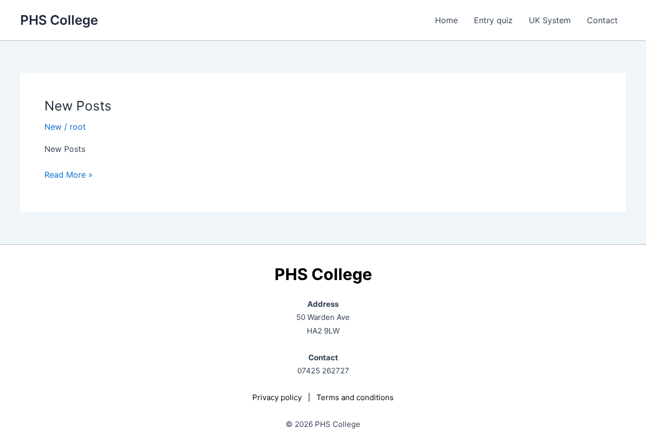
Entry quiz (493, 20)
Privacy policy (277, 397)
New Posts (78, 106)
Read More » (68, 175)
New (53, 127)
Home (446, 20)
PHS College (59, 20)
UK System (550, 20)
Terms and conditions (355, 397)
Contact (602, 20)
